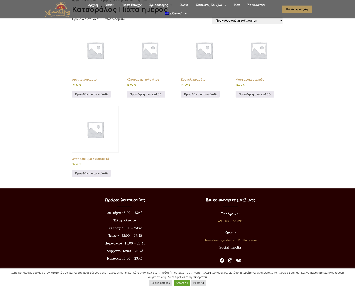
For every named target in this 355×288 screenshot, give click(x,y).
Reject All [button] (198, 282)
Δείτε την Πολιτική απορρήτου (187, 277)
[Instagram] (230, 260)
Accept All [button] (182, 282)
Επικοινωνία (256, 5)
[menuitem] (176, 13)
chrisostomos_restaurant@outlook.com (230, 240)
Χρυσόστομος (158, 5)
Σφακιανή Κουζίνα (209, 5)
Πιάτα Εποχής (132, 5)
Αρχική (93, 5)
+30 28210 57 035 (230, 221)
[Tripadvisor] (238, 260)
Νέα (237, 5)
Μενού (109, 5)
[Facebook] (222, 260)
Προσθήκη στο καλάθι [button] (91, 94)
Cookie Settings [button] (160, 282)
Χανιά (184, 5)
